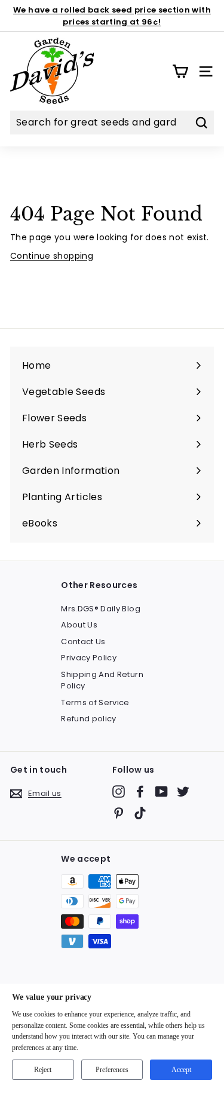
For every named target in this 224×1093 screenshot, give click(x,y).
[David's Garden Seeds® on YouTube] (161, 791)
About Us (79, 624)
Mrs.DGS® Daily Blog (100, 608)
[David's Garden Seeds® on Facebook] (140, 791)
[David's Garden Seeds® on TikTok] (140, 813)
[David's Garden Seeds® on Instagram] (118, 791)
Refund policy (88, 718)
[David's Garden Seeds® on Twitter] (183, 791)
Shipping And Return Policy (102, 680)
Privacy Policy (88, 657)
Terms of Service (95, 702)
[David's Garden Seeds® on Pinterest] (118, 813)
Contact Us (83, 641)
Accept (181, 1070)
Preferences (112, 1070)
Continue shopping (51, 256)
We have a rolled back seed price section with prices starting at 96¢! (112, 15)
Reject (42, 1070)
